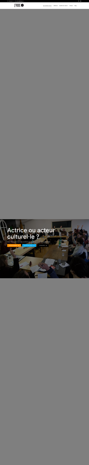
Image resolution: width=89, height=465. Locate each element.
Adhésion (56, 5)
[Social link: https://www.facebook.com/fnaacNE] (79, 1)
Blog (75, 5)
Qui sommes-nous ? (47, 5)
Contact (71, 5)
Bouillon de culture (63, 5)
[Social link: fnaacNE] (81, 1)
